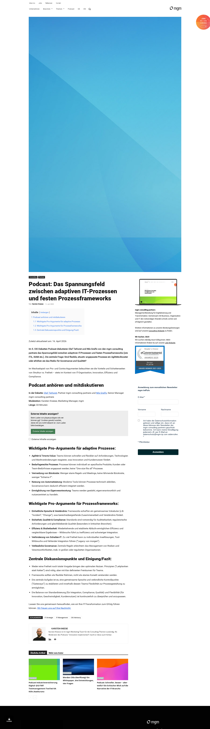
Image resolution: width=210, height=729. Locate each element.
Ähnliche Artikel (37, 653)
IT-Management (62, 617)
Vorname (142, 409)
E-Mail (141, 397)
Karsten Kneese (37, 304)
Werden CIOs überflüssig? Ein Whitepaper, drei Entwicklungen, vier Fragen (78, 680)
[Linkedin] (51, 639)
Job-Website (170, 343)
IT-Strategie (49, 617)
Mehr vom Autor (56, 653)
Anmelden (158, 452)
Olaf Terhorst (50, 393)
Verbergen (44, 312)
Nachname (166, 409)
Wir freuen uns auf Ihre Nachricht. (54, 608)
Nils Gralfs (101, 393)
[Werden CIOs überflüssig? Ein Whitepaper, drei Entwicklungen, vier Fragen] (78, 667)
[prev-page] (30, 697)
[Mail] (56, 639)
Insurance (33, 678)
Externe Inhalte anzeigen (44, 439)
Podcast (41, 277)
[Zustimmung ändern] (9, 719)
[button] (89, 9)
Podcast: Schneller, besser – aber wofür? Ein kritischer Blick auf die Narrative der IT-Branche (112, 685)
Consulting (33, 277)
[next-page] (35, 697)
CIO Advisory (76, 617)
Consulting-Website (156, 331)
